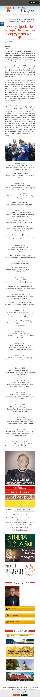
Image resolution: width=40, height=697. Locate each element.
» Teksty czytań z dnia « (20, 527)
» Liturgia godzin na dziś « (20, 530)
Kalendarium (21, 509)
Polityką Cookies (6, 690)
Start (14, 20)
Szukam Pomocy (20, 492)
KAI (30, 509)
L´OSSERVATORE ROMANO (20, 503)
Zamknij (24, 695)
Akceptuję (16, 695)
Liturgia (9, 509)
